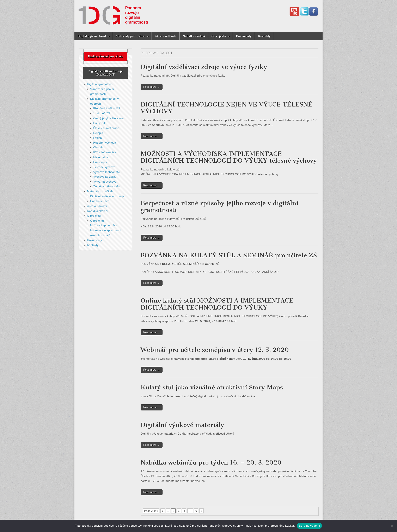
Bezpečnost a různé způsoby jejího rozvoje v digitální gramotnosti (219, 206)
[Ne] (392, 526)
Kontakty (264, 36)
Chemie (98, 147)
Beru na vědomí (309, 525)
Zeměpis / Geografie (106, 186)
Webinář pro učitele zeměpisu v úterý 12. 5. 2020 (215, 349)
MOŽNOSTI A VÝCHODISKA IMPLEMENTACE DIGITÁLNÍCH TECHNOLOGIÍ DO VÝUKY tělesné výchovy (229, 157)
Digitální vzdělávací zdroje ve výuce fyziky (204, 67)
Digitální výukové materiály (182, 425)
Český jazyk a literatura (108, 118)
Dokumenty (244, 36)
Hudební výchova (104, 142)
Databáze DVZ (99, 201)
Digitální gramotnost (92, 36)
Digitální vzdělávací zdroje (107, 196)
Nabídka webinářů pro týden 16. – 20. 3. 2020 (211, 462)
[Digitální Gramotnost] (113, 13)
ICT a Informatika (104, 152)
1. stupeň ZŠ (101, 113)
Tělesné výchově (104, 167)
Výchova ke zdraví (105, 176)
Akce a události (165, 36)
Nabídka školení (194, 36)
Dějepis (98, 133)
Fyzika (97, 137)
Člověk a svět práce (106, 128)
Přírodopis (100, 162)
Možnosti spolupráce (103, 225)
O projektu (218, 36)
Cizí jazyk (99, 123)
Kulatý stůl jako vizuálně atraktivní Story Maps (212, 387)
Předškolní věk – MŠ (106, 108)
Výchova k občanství (106, 172)
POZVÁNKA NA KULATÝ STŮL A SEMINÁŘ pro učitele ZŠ (229, 255)
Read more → (151, 86)
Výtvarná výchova (104, 181)
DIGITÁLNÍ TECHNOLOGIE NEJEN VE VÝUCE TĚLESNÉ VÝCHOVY (226, 108)
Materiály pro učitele (130, 36)
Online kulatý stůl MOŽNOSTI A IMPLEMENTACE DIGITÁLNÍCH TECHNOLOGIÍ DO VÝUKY (217, 304)
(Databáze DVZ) (105, 73)
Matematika (101, 157)
